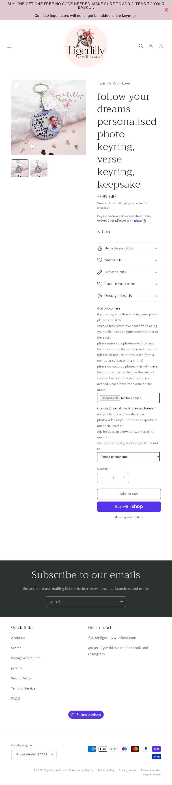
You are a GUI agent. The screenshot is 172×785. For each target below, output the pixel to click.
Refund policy (106, 770)
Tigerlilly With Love (56, 770)
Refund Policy (21, 678)
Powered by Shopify (81, 770)
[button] (9, 46)
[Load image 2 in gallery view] (38, 168)
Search (16, 648)
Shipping (124, 203)
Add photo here (108, 308)
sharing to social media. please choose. (125, 408)
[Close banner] (166, 9)
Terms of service (151, 770)
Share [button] (106, 232)
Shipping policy (151, 774)
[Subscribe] (121, 601)
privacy (16, 668)
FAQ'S (15, 699)
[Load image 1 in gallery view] (19, 168)
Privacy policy (127, 770)
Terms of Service (23, 688)
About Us (18, 638)
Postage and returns (25, 658)
